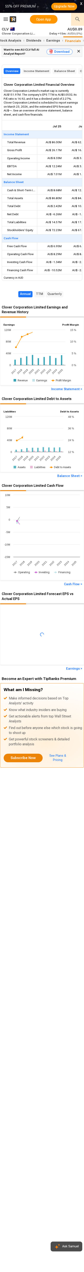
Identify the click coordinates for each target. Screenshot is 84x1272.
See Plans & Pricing (57, 758)
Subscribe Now (23, 758)
